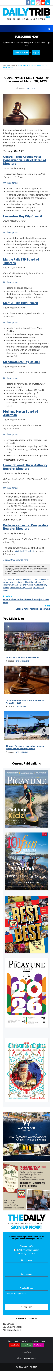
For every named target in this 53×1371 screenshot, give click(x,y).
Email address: (26, 1288)
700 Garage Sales (11, 1330)
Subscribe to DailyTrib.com (26, 1358)
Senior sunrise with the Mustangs (22, 657)
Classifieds (35, 1341)
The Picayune (38, 1345)
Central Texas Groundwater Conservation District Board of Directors (24, 160)
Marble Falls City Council (20, 303)
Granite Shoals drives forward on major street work (26, 599)
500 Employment (11, 1326)
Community (25, 1341)
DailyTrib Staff (21, 707)
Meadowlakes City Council (21, 362)
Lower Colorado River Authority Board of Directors (25, 466)
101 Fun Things (26, 1345)
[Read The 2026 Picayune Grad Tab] (26, 993)
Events (43, 1341)
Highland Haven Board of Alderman (20, 413)
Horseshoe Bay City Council (22, 216)
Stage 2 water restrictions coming (33, 607)
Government (12, 65)
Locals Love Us (15, 1345)
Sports (16, 1341)
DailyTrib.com (32, 88)
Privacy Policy (26, 1352)
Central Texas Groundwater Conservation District (28, 579)
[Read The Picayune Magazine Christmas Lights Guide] (26, 1070)
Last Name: (26, 1274)
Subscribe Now (21, 52)
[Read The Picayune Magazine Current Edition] (26, 799)
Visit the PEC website (25, 551)
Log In (36, 52)
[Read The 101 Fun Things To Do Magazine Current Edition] (26, 861)
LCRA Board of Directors (22, 585)
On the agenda (10, 182)
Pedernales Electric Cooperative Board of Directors (25, 526)
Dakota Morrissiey (22, 661)
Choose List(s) (26, 1246)
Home (5, 65)
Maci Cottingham (22, 752)
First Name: (26, 1260)
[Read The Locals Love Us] (26, 924)
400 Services (8, 1323)
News (9, 1341)
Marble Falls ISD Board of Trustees (21, 261)
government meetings (12, 582)
